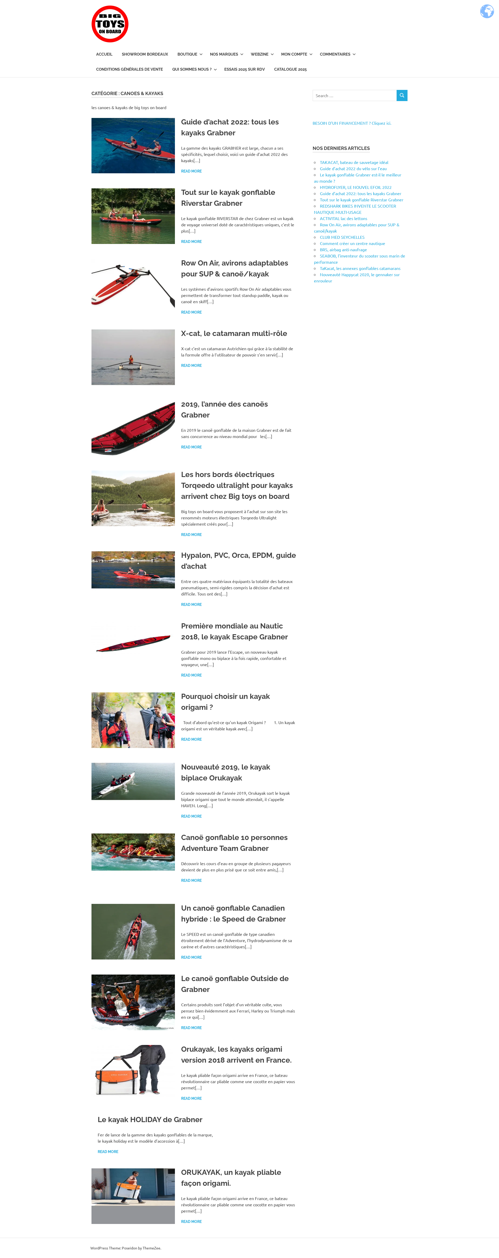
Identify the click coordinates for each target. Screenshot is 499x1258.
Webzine (259, 54)
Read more (191, 171)
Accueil (104, 54)
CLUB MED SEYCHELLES (342, 237)
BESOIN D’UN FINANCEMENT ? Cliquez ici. (352, 122)
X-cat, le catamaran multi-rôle (234, 333)
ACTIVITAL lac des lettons (343, 218)
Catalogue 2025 (290, 69)
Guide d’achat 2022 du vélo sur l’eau (353, 168)
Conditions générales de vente (129, 69)
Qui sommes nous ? (192, 69)
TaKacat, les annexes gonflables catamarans (360, 268)
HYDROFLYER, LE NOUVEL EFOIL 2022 (356, 187)
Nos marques (224, 54)
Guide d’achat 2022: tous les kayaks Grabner (360, 193)
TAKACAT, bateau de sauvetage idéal (354, 162)
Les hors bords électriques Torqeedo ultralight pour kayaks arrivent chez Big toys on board (237, 485)
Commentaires (335, 54)
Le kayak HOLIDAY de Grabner (150, 1119)
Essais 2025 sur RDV (244, 69)
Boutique (187, 54)
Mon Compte (294, 54)
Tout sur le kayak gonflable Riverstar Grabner (361, 199)
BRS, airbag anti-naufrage (343, 249)
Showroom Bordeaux (145, 54)
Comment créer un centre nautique (352, 243)
